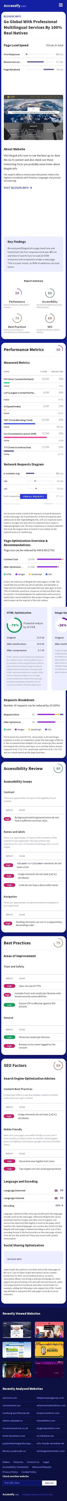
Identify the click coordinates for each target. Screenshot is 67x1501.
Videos (6, 1461)
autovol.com (9, 1397)
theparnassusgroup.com (50, 1397)
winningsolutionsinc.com (51, 1450)
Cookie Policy (29, 1471)
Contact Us (33, 1461)
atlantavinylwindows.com (51, 1405)
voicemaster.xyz (11, 1405)
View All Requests (33, 496)
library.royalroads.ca (14, 1450)
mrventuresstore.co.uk (15, 1428)
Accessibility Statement (15, 1466)
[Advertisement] (33, 85)
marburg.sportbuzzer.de (15, 1412)
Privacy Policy (10, 1471)
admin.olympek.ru (12, 1420)
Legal (46, 1461)
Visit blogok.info (16, 187)
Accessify (15, 5)
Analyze (49, 1483)
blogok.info (12, 16)
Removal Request (41, 1466)
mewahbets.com (46, 1420)
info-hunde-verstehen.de (50, 1443)
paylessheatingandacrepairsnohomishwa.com (18, 1443)
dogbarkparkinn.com (48, 1428)
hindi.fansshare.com (13, 1435)
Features (18, 1461)
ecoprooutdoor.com (48, 1412)
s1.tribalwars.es (45, 1435)
